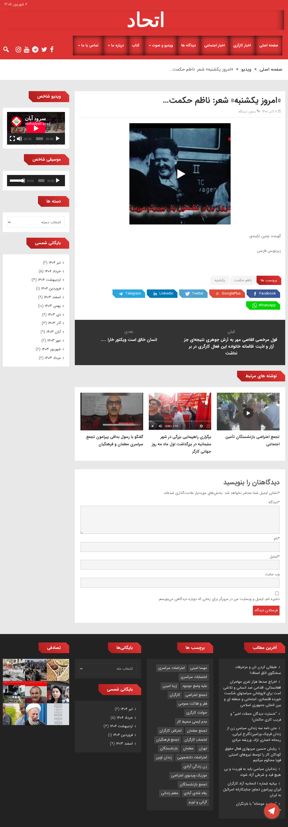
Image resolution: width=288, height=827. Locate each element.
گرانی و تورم (198, 802)
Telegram (133, 293)
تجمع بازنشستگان (193, 784)
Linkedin (166, 293)
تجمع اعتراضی (196, 695)
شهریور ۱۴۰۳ (51, 349)
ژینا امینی (170, 686)
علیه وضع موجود (194, 686)
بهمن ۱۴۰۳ (53, 306)
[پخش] (57, 138)
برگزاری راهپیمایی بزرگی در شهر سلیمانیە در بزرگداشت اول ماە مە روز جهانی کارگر (181, 444)
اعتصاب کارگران (195, 740)
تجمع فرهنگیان (167, 740)
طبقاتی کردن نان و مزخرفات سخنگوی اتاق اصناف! (258, 670)
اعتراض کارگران (170, 731)
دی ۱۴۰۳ (54, 315)
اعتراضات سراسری (171, 668)
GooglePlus (231, 293)
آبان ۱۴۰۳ (53, 332)
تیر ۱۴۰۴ (55, 263)
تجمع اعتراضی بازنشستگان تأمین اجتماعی (252, 440)
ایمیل (275, 556)
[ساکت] (19, 138)
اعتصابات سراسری (194, 677)
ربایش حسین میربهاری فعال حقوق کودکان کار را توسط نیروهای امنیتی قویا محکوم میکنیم (253, 754)
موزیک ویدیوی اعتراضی (189, 775)
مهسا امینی (198, 668)
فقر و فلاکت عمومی (192, 704)
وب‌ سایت (272, 574)
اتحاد (146, 20)
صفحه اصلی (268, 45)
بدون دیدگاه (247, 111)
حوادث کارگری (196, 713)
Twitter (197, 293)
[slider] (15, 180)
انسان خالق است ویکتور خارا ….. (129, 339)
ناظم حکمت (243, 280)
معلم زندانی (169, 793)
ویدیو (246, 69)
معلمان (188, 748)
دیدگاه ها (188, 45)
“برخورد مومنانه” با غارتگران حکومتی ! (258, 807)
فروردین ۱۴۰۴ (51, 288)
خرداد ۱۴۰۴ (53, 271)
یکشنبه (220, 280)
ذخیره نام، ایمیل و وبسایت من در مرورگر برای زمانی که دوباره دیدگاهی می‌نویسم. (219, 599)
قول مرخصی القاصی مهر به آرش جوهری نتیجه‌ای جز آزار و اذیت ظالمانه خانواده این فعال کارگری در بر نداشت (231, 346)
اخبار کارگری (242, 45)
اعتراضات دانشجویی (192, 757)
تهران (203, 748)
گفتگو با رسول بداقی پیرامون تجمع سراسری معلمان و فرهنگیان (114, 440)
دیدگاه (274, 502)
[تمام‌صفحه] (12, 138)
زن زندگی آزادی (195, 766)
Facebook (267, 293)
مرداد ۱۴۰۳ (53, 358)
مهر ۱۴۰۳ (54, 340)
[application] (36, 128)
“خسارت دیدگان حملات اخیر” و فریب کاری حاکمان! (255, 717)
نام (277, 538)
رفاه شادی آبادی (195, 793)
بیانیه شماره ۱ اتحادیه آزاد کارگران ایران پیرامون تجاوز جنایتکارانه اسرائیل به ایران (252, 789)
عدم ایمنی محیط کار (192, 722)
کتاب (136, 45)
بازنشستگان (169, 748)
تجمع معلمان (197, 731)
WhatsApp (267, 305)
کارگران (175, 695)
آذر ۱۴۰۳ (54, 323)
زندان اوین (164, 757)
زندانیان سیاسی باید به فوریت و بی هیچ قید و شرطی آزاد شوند (252, 772)
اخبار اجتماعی (214, 45)
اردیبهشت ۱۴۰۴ (49, 280)
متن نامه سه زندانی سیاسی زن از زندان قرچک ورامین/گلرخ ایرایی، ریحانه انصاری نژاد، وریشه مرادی (254, 734)
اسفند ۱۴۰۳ (52, 297)
